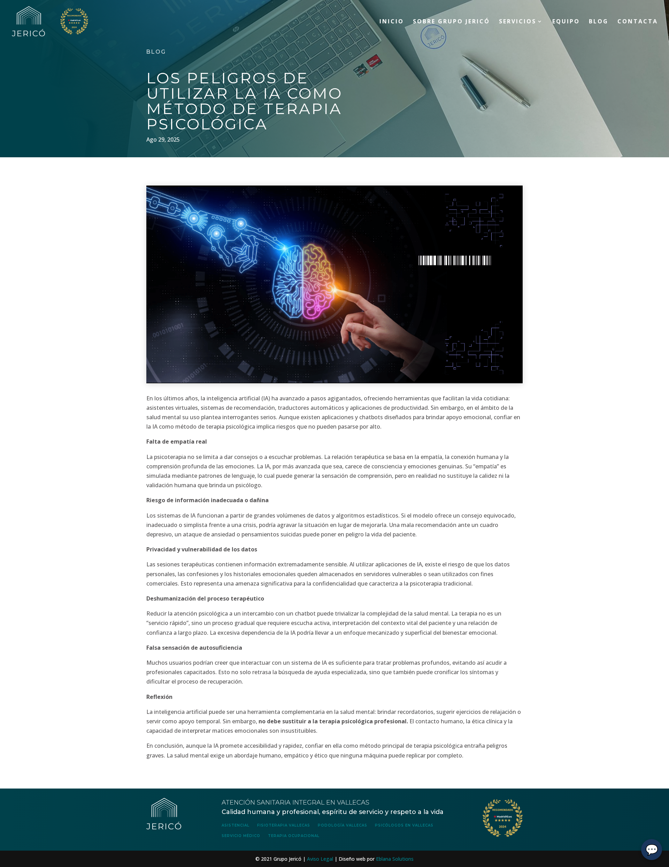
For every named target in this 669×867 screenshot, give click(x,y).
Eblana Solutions (395, 858)
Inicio (391, 22)
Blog (598, 22)
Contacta (637, 22)
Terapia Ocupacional (294, 836)
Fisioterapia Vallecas (283, 825)
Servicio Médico (241, 836)
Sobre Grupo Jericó (451, 22)
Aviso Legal (320, 858)
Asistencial (235, 825)
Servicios (517, 22)
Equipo (566, 22)
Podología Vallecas (342, 825)
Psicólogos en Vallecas (404, 825)
